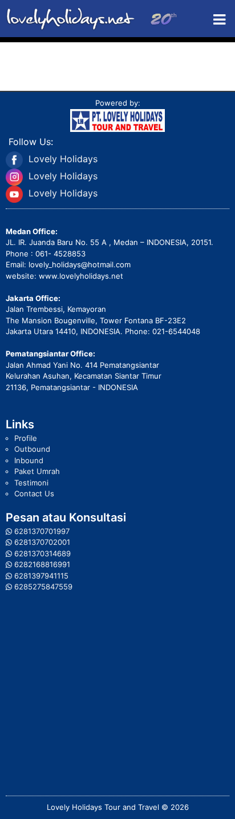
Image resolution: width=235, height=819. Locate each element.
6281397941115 (41, 575)
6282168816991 (42, 564)
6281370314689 (42, 553)
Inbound (28, 460)
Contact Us (34, 493)
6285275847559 (43, 586)
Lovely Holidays (63, 158)
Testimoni (31, 482)
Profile (25, 438)
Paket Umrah (37, 471)
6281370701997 (42, 531)
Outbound (32, 448)
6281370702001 (42, 542)
